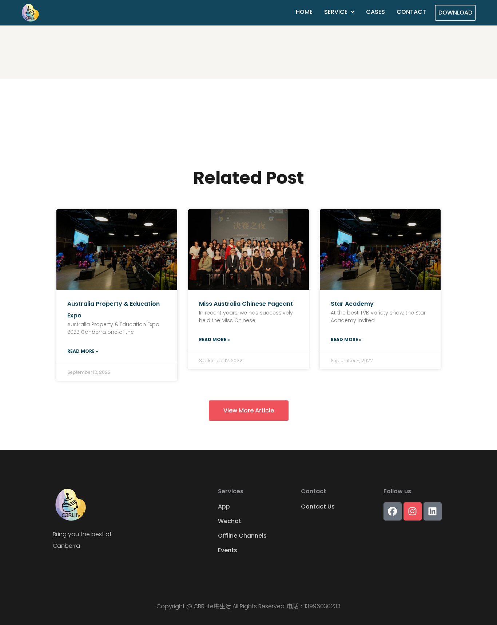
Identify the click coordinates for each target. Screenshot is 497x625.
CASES (375, 12)
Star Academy (352, 304)
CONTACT (411, 12)
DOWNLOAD (455, 12)
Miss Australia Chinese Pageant (246, 304)
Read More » (82, 351)
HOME (304, 12)
